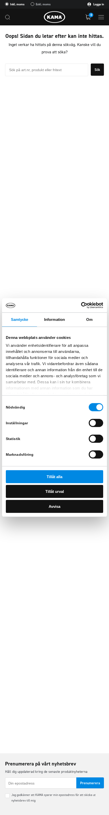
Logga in (98, 4)
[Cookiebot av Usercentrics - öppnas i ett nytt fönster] (81, 305)
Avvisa (54, 506)
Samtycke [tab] (19, 319)
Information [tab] (54, 319)
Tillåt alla (54, 476)
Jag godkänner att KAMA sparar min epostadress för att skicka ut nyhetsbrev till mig (53, 798)
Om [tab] (89, 319)
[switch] (96, 423)
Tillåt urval (54, 491)
